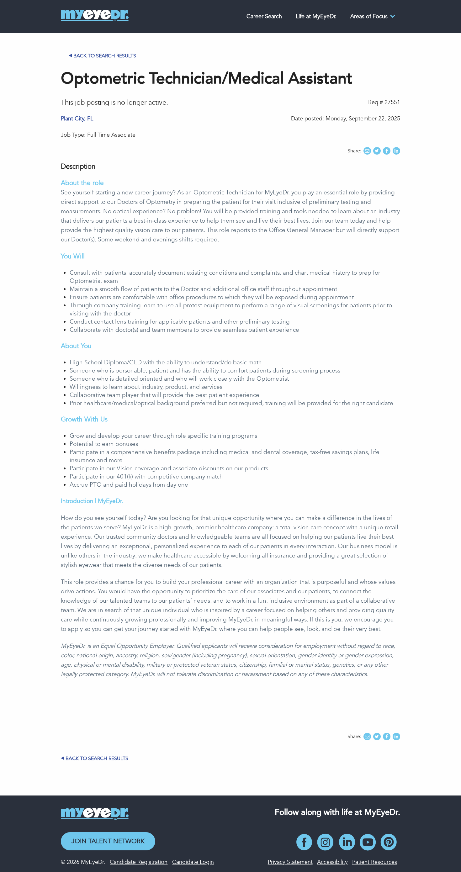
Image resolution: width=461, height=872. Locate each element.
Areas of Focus (369, 16)
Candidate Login (193, 862)
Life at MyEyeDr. (316, 16)
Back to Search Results (104, 56)
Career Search (264, 16)
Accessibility (332, 862)
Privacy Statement (290, 862)
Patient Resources (374, 862)
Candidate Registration (138, 862)
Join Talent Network (108, 841)
